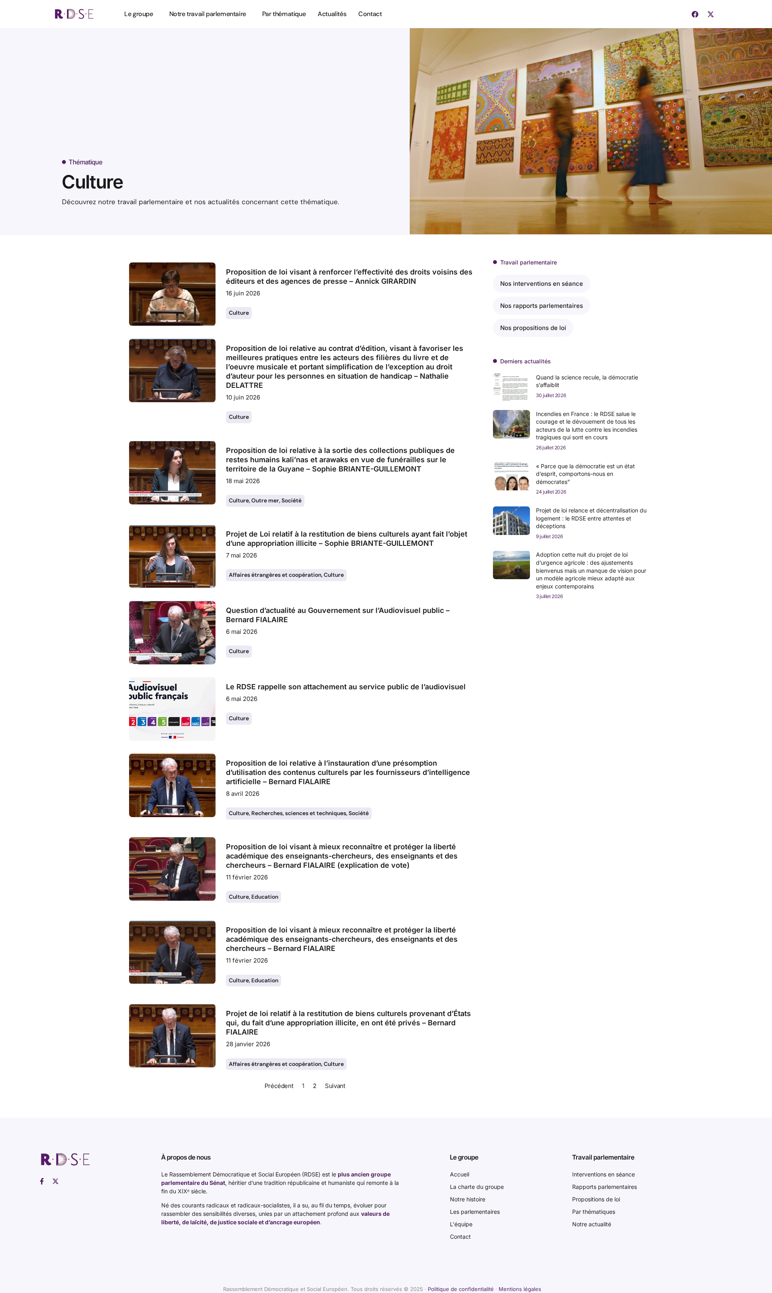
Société (291, 500)
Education (264, 896)
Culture (239, 312)
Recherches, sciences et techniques (298, 813)
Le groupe (138, 14)
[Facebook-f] (42, 1181)
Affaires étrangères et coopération (275, 574)
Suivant (335, 1086)
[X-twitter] (711, 14)
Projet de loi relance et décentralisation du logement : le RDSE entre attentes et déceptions (591, 518)
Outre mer (265, 500)
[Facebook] (695, 14)
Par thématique (284, 14)
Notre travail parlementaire (207, 14)
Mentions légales (520, 1289)
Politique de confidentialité (461, 1289)
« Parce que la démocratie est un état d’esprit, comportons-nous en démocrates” (585, 474)
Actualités (332, 14)
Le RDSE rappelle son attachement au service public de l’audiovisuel (346, 686)
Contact (370, 14)
